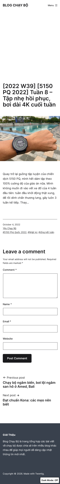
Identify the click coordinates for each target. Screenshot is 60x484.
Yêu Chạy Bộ (9, 228)
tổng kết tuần (47, 232)
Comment (10, 269)
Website (8, 338)
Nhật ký (33, 232)
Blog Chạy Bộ (15, 5)
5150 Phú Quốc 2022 (15, 232)
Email (7, 321)
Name (7, 304)
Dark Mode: (47, 480)
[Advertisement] (30, 47)
